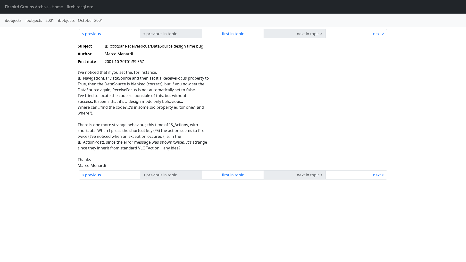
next (377, 33)
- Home (34, 6)
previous (93, 33)
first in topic (233, 33)
